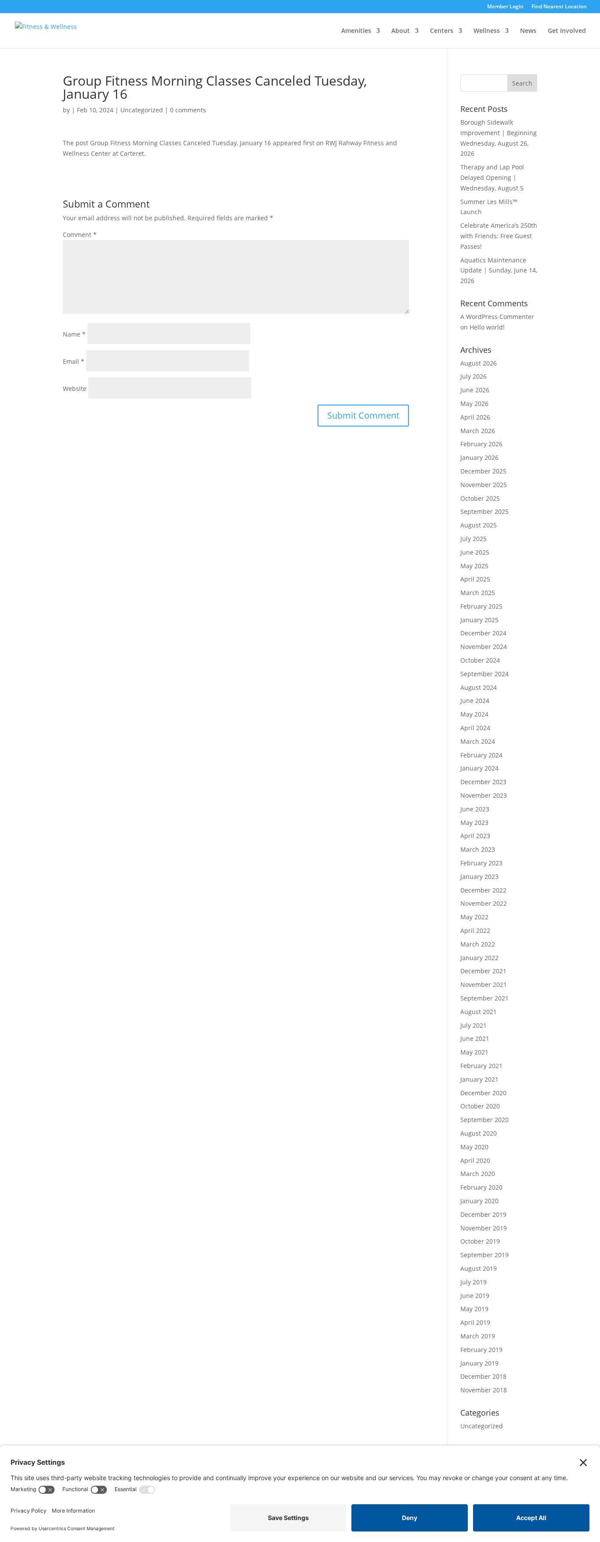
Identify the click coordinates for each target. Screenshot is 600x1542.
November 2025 (483, 485)
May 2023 (474, 822)
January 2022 (479, 958)
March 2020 (477, 1173)
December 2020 (483, 1093)
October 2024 (480, 660)
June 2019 (474, 1295)
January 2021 (479, 1079)
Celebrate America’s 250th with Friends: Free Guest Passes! (498, 236)
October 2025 (480, 498)
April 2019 (475, 1322)
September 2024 (484, 674)
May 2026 (474, 403)
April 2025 (475, 579)
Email (73, 361)
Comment (80, 234)
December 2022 (483, 890)
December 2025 (483, 471)
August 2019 (478, 1268)
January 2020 (479, 1201)
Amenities (356, 31)
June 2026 (474, 390)
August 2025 (478, 525)
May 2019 (474, 1309)
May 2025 (474, 566)
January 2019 (479, 1363)
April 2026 (475, 417)
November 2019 (483, 1228)
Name (74, 334)
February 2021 (481, 1065)
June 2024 (474, 700)
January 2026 (479, 457)
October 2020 (480, 1106)
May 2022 (474, 917)
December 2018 (483, 1376)
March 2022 (477, 944)
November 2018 (483, 1390)
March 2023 (477, 849)
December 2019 (483, 1214)
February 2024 (481, 755)
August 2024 (478, 687)
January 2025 (479, 620)
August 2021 (478, 1012)
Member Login (505, 7)
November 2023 (483, 795)
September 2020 (484, 1119)
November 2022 (483, 903)
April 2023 (475, 836)
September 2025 (484, 511)
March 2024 (477, 741)
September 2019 (484, 1255)
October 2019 (480, 1241)
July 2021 (473, 1025)
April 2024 (475, 728)
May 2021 (474, 1052)
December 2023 (483, 782)
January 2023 (479, 876)
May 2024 (474, 714)
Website (75, 388)
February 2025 (481, 606)
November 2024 (483, 646)
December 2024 (483, 633)
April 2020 (475, 1160)
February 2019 (481, 1349)
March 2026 (477, 431)
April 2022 (475, 930)
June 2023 (474, 809)
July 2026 (473, 376)
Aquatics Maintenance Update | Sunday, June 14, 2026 (498, 270)
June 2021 (474, 1038)
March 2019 (477, 1336)
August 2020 (478, 1133)
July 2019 (473, 1282)
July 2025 (473, 538)
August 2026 (478, 363)
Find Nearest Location (559, 7)
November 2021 (483, 984)
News (528, 31)
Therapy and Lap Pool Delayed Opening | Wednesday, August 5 (492, 177)
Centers (441, 31)
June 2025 (474, 552)
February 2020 (481, 1187)
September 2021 (484, 998)
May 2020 (474, 1147)
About (400, 31)
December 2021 (483, 971)
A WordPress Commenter (497, 316)
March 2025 (477, 592)
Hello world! (487, 327)
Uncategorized (141, 110)
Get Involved (567, 31)
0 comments (188, 110)
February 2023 (481, 863)
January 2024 (479, 768)
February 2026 (481, 444)
